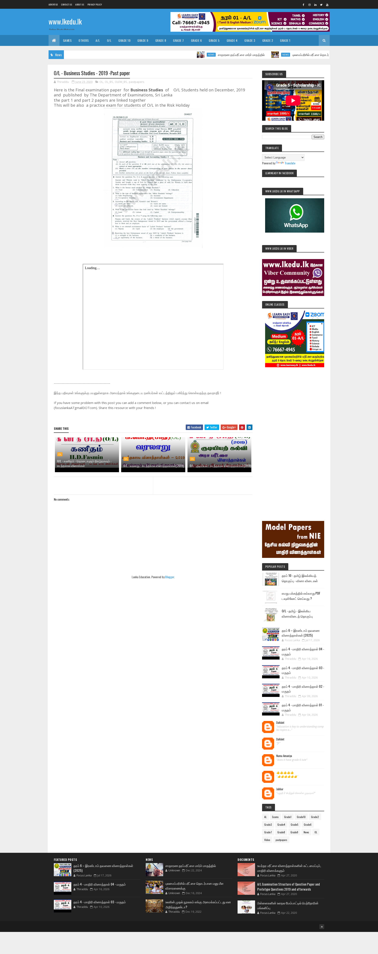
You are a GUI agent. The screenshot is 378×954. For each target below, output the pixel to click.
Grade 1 (285, 40)
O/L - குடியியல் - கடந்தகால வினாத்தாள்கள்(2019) (220, 465)
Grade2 (315, 817)
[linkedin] (315, 4)
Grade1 (287, 817)
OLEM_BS (121, 82)
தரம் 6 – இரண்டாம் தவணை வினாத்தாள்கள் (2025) (301, 633)
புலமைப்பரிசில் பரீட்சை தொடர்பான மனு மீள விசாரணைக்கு (307, 54)
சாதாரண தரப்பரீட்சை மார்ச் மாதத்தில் (219, 54)
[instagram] (309, 4)
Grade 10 (124, 40)
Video (267, 840)
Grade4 (281, 824)
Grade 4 (232, 40)
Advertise (53, 4)
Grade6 (308, 824)
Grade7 (268, 832)
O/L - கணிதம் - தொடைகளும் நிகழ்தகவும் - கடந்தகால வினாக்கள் (84, 463)
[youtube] (327, 4)
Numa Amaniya (284, 756)
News (190, 54)
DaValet (280, 722)
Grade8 (281, 832)
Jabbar (280, 789)
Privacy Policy (95, 4)
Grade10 (301, 817)
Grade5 (294, 824)
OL (101, 82)
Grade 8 (160, 40)
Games (67, 40)
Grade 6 (196, 40)
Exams (275, 817)
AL (265, 817)
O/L (109, 40)
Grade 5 (214, 40)
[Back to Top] (321, 926)
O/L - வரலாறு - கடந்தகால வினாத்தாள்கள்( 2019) (153, 465)
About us (79, 4)
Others (84, 40)
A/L (98, 40)
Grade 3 (249, 40)
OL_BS (109, 82)
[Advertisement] (293, 438)
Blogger (169, 576)
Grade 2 (267, 40)
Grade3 (268, 824)
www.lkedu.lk (65, 21)
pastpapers (136, 82)
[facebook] (303, 4)
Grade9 (294, 832)
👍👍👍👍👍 (285, 772)
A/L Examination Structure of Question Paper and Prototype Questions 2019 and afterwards (288, 886)
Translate (290, 163)
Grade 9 (142, 40)
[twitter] (321, 4)
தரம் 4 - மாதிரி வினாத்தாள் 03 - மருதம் (100, 901)
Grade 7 (178, 40)
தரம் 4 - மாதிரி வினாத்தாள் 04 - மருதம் (100, 884)
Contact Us (66, 4)
